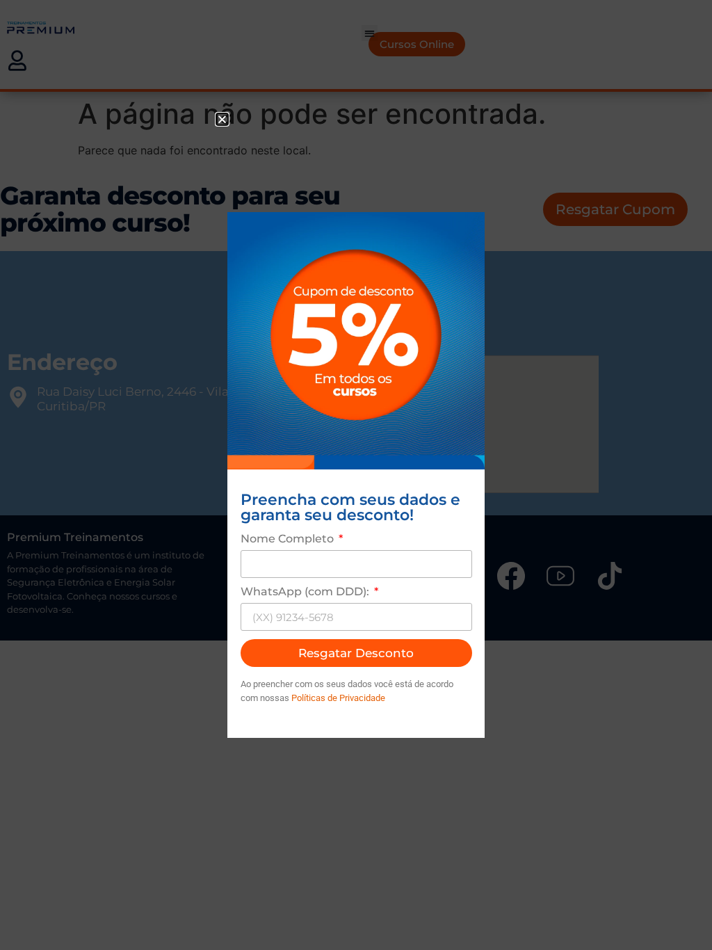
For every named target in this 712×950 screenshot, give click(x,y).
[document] (356, 475)
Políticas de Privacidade (338, 698)
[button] (222, 119)
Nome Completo (289, 539)
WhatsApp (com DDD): (306, 592)
